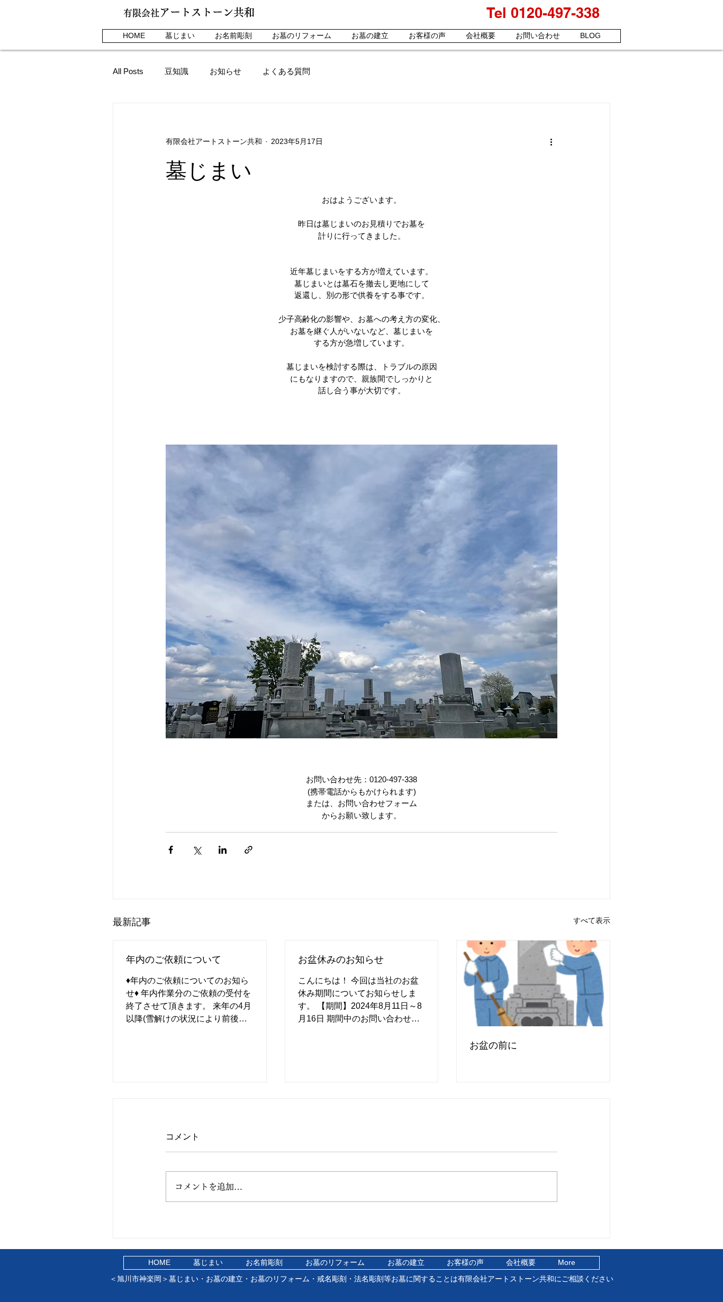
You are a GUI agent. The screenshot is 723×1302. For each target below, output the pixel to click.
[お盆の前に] (533, 983)
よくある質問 (286, 71)
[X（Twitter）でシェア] (197, 850)
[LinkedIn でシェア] (223, 850)
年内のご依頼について (173, 959)
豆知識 (176, 71)
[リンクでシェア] (248, 850)
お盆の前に (493, 1045)
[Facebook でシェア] (171, 850)
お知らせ (225, 71)
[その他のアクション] (551, 141)
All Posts (128, 71)
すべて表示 (591, 920)
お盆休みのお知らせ (341, 959)
